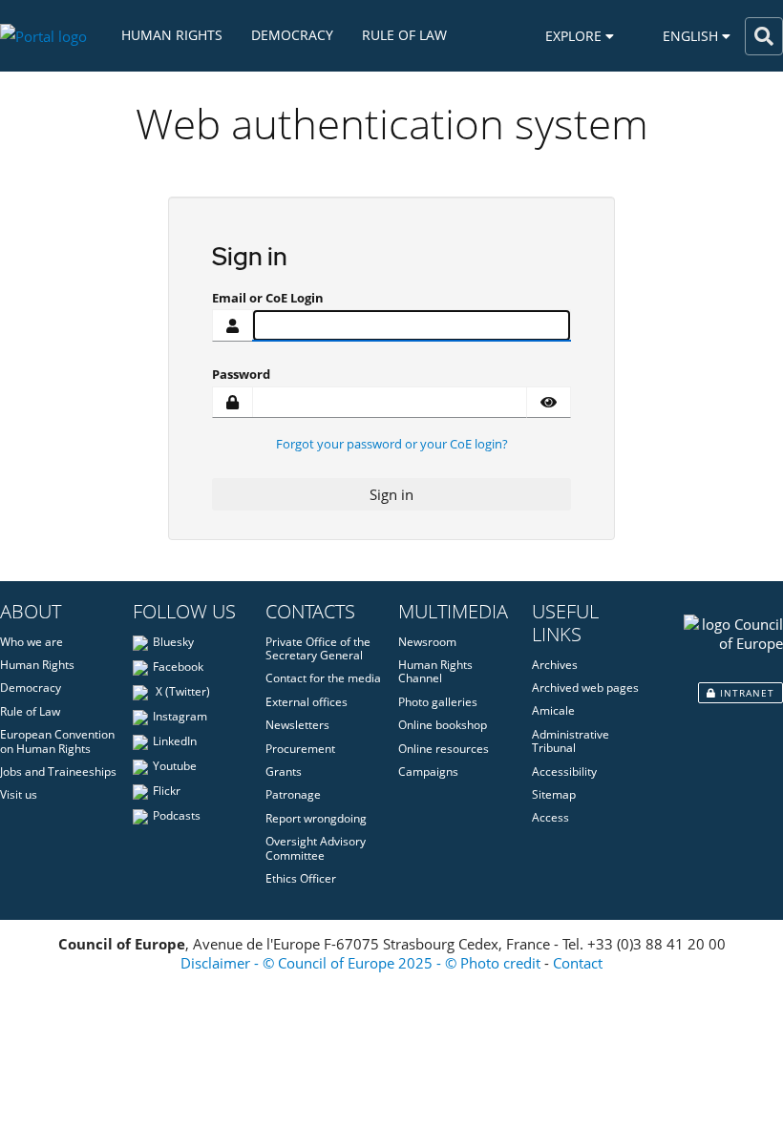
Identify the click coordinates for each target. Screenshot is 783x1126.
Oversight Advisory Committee (315, 848)
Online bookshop (442, 725)
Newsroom (427, 642)
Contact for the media (323, 678)
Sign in (391, 494)
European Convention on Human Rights (57, 741)
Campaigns (428, 771)
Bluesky (173, 642)
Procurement (300, 748)
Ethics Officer (300, 878)
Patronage (293, 794)
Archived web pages (585, 687)
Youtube (175, 766)
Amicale (553, 710)
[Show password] (548, 402)
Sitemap (554, 794)
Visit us (18, 794)
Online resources (443, 748)
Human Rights (171, 35)
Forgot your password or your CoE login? (392, 443)
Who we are (31, 642)
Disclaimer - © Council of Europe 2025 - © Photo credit (360, 962)
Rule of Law (404, 35)
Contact (578, 962)
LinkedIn (175, 741)
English (692, 36)
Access (550, 817)
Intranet (745, 692)
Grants (283, 771)
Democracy (292, 35)
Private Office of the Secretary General (317, 648)
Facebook (178, 666)
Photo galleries (437, 702)
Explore (575, 36)
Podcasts (177, 815)
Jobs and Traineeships (58, 771)
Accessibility (564, 771)
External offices (306, 702)
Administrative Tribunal (570, 741)
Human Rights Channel (435, 671)
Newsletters (297, 725)
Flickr (166, 790)
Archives (555, 665)
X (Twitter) (181, 691)
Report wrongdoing (316, 818)
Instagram (180, 716)
